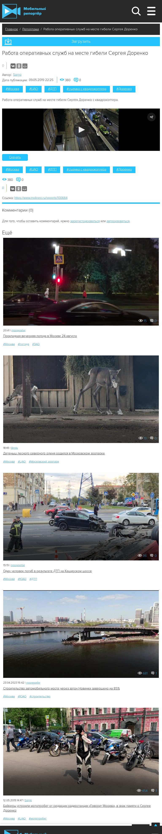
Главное (11, 29)
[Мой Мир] (24, 66)
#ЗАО (36, 344)
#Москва (12, 89)
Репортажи (30, 29)
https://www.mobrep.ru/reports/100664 (41, 198)
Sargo (17, 75)
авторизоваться (118, 221)
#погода (23, 344)
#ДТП (52, 89)
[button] (81, 130)
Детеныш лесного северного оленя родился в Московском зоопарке (54, 453)
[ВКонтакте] (13, 66)
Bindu (14, 448)
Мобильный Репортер (24, 11)
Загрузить (81, 41)
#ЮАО (22, 579)
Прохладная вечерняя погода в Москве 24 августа (40, 336)
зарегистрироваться (85, 221)
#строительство (40, 696)
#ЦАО (33, 89)
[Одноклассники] (19, 66)
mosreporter (18, 330)
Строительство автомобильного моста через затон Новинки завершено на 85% (61, 688)
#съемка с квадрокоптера (86, 89)
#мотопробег (38, 818)
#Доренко (124, 89)
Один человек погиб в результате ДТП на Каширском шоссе (47, 571)
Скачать (15, 157)
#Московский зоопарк (44, 461)
